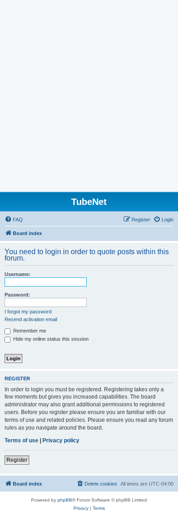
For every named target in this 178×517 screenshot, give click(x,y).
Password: (17, 294)
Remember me (29, 330)
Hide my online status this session (50, 339)
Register (16, 460)
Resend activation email (31, 319)
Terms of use (21, 440)
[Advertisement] (89, 98)
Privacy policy (60, 440)
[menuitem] (14, 219)
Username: (18, 274)
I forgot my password (28, 311)
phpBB (65, 499)
